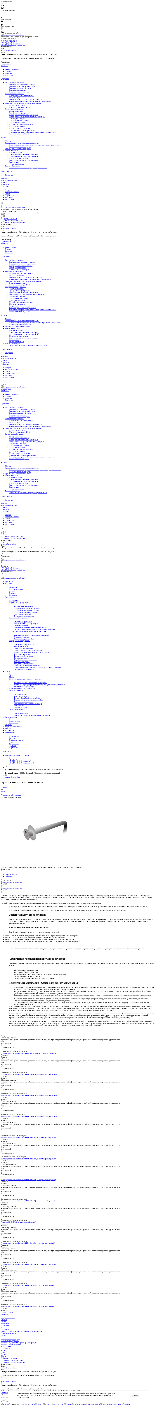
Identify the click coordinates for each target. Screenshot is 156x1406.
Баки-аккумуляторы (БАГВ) (19, 134)
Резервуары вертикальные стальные (22, 84)
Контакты (4, 179)
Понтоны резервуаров (17, 126)
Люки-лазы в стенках (17, 122)
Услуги (3, 137)
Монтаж (8, 141)
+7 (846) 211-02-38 (13, 45)
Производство (6, 64)
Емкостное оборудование (14, 94)
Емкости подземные (16, 98)
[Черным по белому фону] (1, 13)
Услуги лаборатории (12, 166)
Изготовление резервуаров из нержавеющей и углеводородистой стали (35, 145)
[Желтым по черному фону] (1, 15)
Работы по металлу (12, 151)
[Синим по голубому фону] (1, 17)
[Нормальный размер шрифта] (2, 6)
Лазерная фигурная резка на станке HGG (24, 156)
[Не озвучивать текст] (2, 31)
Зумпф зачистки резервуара (19, 113)
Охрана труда (10, 195)
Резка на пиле (14, 162)
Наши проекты (6, 171)
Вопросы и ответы (12, 192)
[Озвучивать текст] (2, 28)
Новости (4, 182)
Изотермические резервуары (19, 92)
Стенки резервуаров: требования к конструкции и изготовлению (32, 132)
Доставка (8, 197)
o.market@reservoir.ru (8, 50)
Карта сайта (9, 199)
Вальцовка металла (16, 152)
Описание (8, 876)
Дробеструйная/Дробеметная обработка (23, 154)
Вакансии (8, 73)
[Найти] (3, 215)
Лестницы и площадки (17, 119)
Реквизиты (9, 75)
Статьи (7, 194)
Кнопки (4, 1350)
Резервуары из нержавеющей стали (22, 86)
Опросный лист (11, 874)
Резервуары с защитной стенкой (20, 88)
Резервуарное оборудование (15, 109)
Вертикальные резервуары (15, 82)
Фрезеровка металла (16, 164)
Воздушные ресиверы (17, 105)
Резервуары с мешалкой (17, 90)
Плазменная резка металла (18, 158)
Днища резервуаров (16, 111)
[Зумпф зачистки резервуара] (38, 860)
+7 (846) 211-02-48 (10, 41)
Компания (4, 66)
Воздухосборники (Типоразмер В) (21, 96)
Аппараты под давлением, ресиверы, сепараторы (23, 103)
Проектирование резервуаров (20, 147)
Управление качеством (9, 180)
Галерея (8, 190)
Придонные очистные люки (19, 128)
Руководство (5, 184)
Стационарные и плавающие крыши (22, 130)
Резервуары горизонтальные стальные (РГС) (25, 99)
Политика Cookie (23, 1397)
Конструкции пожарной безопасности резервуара (27, 117)
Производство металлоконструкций (18, 149)
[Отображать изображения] (2, 21)
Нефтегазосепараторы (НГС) (19, 107)
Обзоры (3, 1356)
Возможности (6, 1346)
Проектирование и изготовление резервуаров (22, 143)
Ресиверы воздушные (8, 1333)
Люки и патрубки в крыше (19, 120)
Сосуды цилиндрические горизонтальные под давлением (30, 101)
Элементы (4, 1354)
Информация (5, 186)
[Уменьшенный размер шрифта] (2, 4)
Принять (135, 1395)
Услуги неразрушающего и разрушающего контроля (28, 168)
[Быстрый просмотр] (1, 1045)
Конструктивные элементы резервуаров (23, 115)
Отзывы (8, 71)
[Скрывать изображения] (2, 24)
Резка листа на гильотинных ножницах (23, 160)
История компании (12, 69)
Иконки (3, 1352)
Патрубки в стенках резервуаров (21, 124)
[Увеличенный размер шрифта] (2, 9)
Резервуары (9, 175)
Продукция (5, 79)
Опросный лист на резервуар (11, 882)
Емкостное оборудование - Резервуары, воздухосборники (21, 1331)
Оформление (5, 1348)
